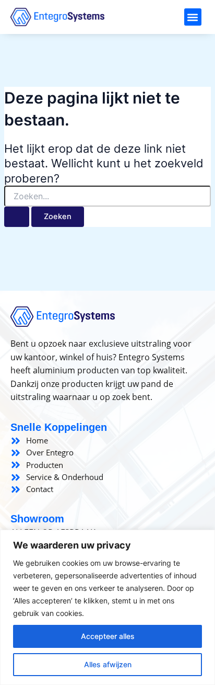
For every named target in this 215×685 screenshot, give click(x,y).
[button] (192, 17)
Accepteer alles (108, 636)
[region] (107, 607)
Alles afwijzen (108, 664)
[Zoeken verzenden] (16, 217)
